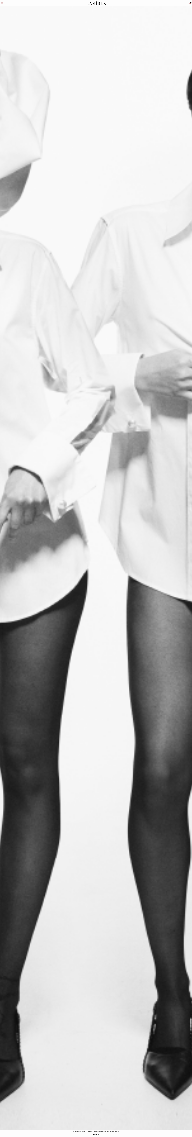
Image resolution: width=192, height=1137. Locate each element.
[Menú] (2, 3)
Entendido (96, 1134)
